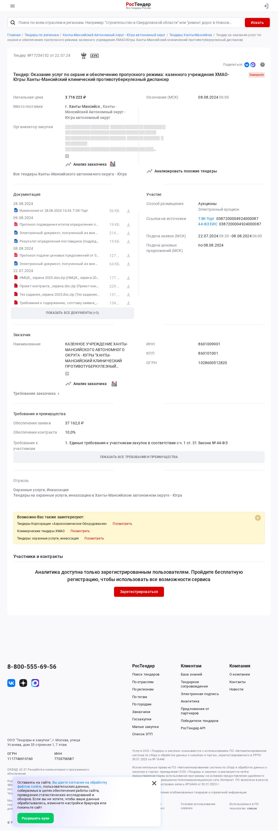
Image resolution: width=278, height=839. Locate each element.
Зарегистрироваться (139, 591)
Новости (236, 689)
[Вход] (265, 6)
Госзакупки (141, 719)
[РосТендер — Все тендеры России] (138, 6)
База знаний (192, 674)
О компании (239, 674)
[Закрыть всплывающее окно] (154, 783)
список (252, 808)
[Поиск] (12, 22)
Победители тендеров (199, 721)
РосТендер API (193, 728)
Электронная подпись (200, 694)
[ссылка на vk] (11, 683)
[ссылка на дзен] (23, 683)
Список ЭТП (142, 734)
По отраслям (143, 682)
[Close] (258, 518)
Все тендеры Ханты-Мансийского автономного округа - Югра (70, 174)
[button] (139, 457)
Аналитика (190, 701)
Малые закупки (145, 727)
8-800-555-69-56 (31, 667)
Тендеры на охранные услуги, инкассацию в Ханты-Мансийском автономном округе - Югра (97, 495)
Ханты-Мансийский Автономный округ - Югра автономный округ (95, 112)
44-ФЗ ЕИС (207, 224)
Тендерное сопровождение (194, 684)
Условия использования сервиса (198, 806)
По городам (141, 704)
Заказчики (141, 712)
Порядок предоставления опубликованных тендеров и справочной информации (189, 792)
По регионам (143, 689)
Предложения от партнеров (195, 711)
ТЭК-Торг (206, 218)
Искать (257, 22)
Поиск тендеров (145, 674)
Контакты (237, 682)
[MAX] (252, 64)
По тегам (139, 697)
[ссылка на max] (35, 683)
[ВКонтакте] (246, 64)
